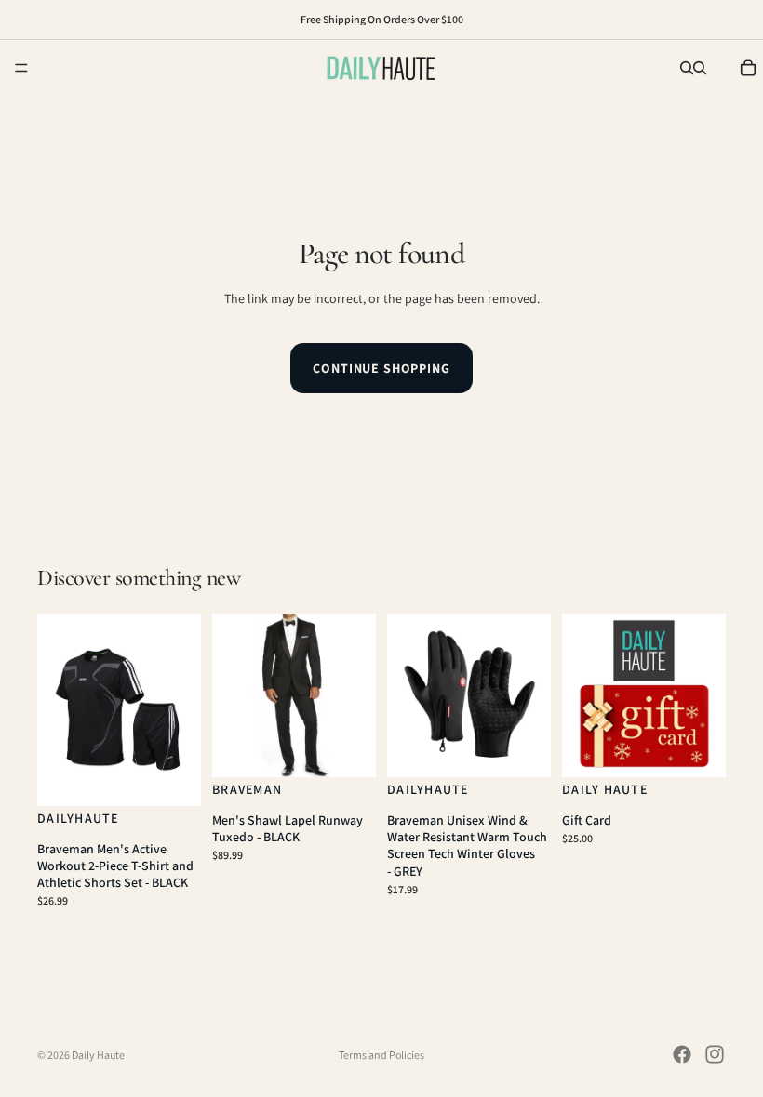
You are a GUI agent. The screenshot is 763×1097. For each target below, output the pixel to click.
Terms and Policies (381, 1055)
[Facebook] (682, 1054)
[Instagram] (714, 1054)
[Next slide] (180, 709)
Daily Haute (98, 1055)
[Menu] (21, 67)
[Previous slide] (57, 709)
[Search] (686, 67)
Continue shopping (381, 368)
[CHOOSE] (172, 777)
